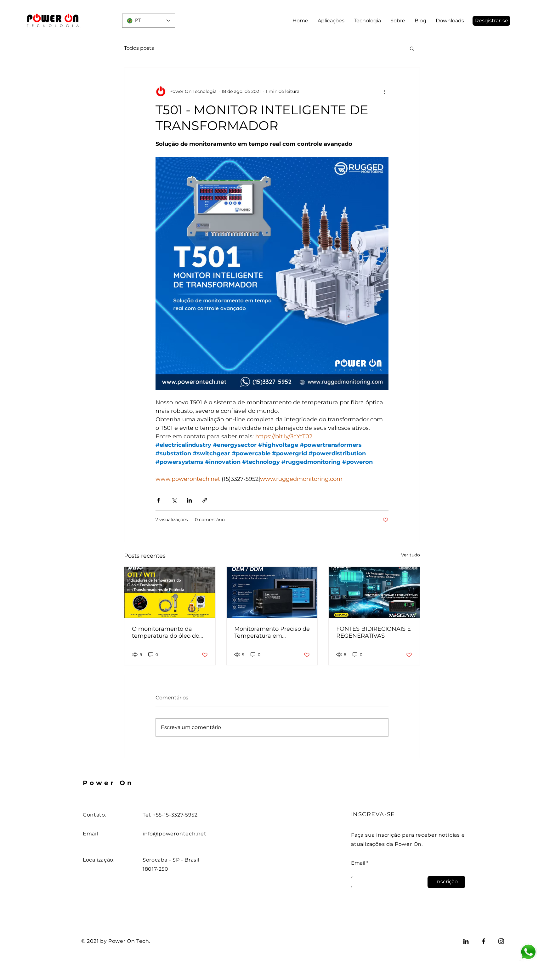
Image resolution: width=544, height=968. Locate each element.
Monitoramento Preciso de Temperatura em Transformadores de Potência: (272, 632)
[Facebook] (483, 941)
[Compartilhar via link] (205, 500)
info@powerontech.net (175, 834)
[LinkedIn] (466, 941)
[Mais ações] (384, 91)
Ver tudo (410, 555)
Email (358, 863)
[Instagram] (501, 941)
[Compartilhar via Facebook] (159, 500)
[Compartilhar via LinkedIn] (189, 500)
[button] (491, 21)
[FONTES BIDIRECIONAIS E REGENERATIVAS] (374, 592)
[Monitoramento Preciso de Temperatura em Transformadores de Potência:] (272, 592)
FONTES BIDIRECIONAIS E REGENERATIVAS (373, 632)
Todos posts (139, 48)
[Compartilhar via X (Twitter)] (174, 500)
